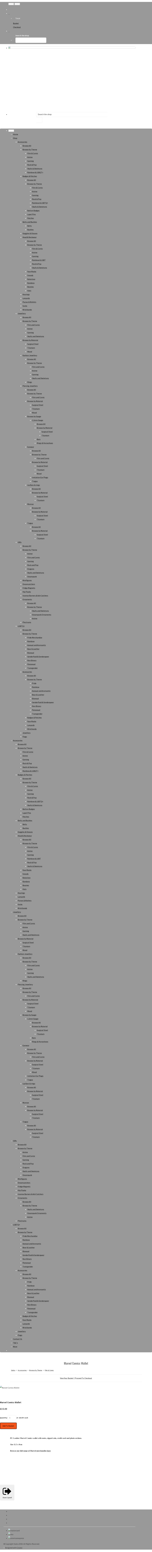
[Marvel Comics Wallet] (4, 1395)
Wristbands (27, 309)
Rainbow (30, 641)
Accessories (22, 142)
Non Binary (31, 660)
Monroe (30, 504)
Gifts (19, 542)
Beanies (30, 287)
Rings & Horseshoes (45, 443)
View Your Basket (67, 1378)
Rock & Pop (32, 165)
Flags (25, 736)
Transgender (32, 668)
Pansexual (31, 664)
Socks (25, 306)
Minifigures (27, 580)
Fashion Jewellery (30, 355)
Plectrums (27, 622)
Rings (29, 382)
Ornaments (27, 599)
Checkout (17, 27)
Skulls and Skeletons (35, 336)
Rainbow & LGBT (39, 260)
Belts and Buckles (30, 222)
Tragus (35, 481)
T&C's (15, 1343)
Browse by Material (30, 340)
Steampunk (32, 576)
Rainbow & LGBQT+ (35, 172)
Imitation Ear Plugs (40, 477)
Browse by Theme (30, 149)
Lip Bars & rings (33, 485)
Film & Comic (32, 153)
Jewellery (22, 313)
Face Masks (31, 271)
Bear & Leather (33, 649)
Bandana (30, 283)
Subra (13, 1370)
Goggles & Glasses (30, 233)
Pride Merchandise (34, 637)
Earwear (30, 447)
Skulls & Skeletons (34, 168)
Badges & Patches (30, 176)
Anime (30, 157)
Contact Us (17, 1339)
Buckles (30, 229)
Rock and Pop (32, 565)
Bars (38, 439)
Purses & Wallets (29, 302)
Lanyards (26, 298)
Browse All (27, 146)
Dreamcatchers (29, 584)
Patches (30, 218)
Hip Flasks (27, 592)
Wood (29, 351)
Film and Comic (33, 325)
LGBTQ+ (21, 626)
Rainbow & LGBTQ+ (40, 203)
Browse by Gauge (34, 416)
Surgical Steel (32, 344)
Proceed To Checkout (83, 1378)
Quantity (3, 1418)
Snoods (30, 275)
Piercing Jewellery (30, 386)
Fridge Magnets (29, 588)
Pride (34, 683)
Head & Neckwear (30, 237)
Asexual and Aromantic (36, 645)
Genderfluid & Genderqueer (38, 656)
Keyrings (26, 294)
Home (15, 134)
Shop (15, 138)
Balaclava (31, 279)
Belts (29, 226)
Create (19, 1548)
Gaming (30, 161)
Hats (29, 290)
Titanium (31, 348)
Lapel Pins (31, 214)
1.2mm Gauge (37, 420)
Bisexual (30, 653)
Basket (16, 23)
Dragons (30, 569)
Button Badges (33, 210)
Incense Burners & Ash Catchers (35, 595)
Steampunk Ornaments (41, 614)
